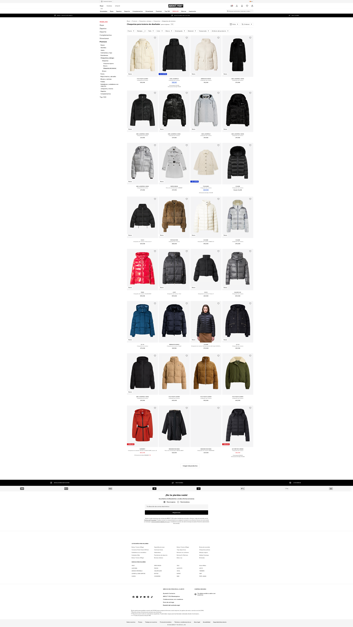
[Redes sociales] (133, 597)
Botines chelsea (158, 558)
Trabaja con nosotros (151, 622)
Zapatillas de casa (159, 547)
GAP (200, 573)
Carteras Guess (158, 550)
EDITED (156, 573)
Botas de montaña (204, 547)
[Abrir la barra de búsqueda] (227, 11)
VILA (178, 565)
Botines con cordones (183, 552)
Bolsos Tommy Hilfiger (138, 547)
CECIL (178, 571)
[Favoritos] (247, 6)
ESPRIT (179, 573)
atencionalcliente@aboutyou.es (160, 522)
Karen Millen (202, 565)
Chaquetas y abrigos (145, 21)
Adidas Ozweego (204, 555)
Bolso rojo (179, 558)
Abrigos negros (203, 552)
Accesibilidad (206, 622)
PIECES (156, 568)
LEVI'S (201, 568)
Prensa (140, 622)
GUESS (134, 576)
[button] (234, 24)
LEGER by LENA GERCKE (138, 573)
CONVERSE (157, 576)
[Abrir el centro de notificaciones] (242, 5)
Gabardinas (157, 552)
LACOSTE (179, 568)
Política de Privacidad (150, 520)
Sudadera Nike (136, 555)
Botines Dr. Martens (182, 555)
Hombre (109, 6)
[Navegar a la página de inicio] (141, 590)
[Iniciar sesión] (237, 6)
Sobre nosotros (131, 622)
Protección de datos (165, 622)
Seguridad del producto (220, 622)
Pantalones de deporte (160, 555)
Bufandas (202, 558)
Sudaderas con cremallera (139, 552)
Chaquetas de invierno (168, 21)
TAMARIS (201, 571)
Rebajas (139, 31)
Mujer (102, 6)
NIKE (178, 576)
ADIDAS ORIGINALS (137, 571)
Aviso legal (197, 622)
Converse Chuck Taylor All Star (140, 550)
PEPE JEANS (202, 576)
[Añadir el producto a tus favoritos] (155, 38)
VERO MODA (157, 565)
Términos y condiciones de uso (182, 622)
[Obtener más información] (142, 85)
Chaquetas (156, 21)
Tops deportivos (181, 550)
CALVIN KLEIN (158, 571)
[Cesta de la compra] (252, 6)
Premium (134, 21)
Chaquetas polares (204, 550)
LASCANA (134, 568)
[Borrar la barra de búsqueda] (252, 11)
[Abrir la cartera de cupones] (232, 6)
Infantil (117, 6)
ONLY (133, 565)
